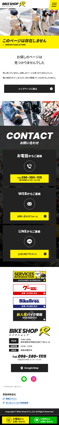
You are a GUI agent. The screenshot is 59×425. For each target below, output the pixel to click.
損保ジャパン (11, 398)
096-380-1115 (29, 356)
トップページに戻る (28, 88)
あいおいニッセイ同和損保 (17, 402)
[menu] (54, 5)
